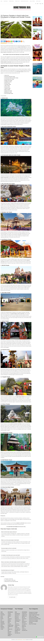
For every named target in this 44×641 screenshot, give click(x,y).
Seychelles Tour (24, 630)
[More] (21, 41)
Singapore (9, 614)
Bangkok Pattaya (10, 625)
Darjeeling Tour (17, 613)
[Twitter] (3, 41)
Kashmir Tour (17, 627)
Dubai (9, 622)
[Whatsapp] (11, 41)
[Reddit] (8, 41)
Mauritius (9, 621)
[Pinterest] (6, 41)
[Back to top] (42, 639)
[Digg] (16, 41)
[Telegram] (18, 41)
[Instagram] (13, 41)
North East (2, 621)
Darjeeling (2, 622)
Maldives (9, 616)
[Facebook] (1, 41)
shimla (2, 616)
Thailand (9, 613)
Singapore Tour (24, 614)
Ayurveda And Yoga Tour (33, 613)
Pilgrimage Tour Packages (33, 612)
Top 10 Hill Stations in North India (9, 580)
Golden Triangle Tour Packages (34, 614)
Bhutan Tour (24, 626)
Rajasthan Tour (17, 630)
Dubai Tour (24, 622)
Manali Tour (17, 616)
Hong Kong (10, 618)
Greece (23, 627)
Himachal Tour (17, 614)
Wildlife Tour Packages (33, 616)
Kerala (2, 617)
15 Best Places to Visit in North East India (11, 581)
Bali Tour (23, 617)
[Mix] (10, 41)
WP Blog (24, 639)
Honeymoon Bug (22, 7)
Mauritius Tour (24, 621)
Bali (8, 617)
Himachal (2, 613)
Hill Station (31, 622)
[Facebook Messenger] (15, 41)
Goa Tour (16, 631)
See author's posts (12, 597)
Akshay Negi (11, 585)
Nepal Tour (24, 625)
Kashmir (2, 618)
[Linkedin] (5, 41)
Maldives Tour (24, 616)
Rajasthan (2, 626)
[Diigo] (20, 41)
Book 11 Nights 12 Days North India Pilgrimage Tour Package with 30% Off (16, 54)
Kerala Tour (17, 617)
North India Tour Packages (13, 526)
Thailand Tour (24, 613)
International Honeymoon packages (35, 618)
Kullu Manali (3, 614)
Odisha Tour (17, 618)
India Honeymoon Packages (33, 617)
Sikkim (2, 625)
